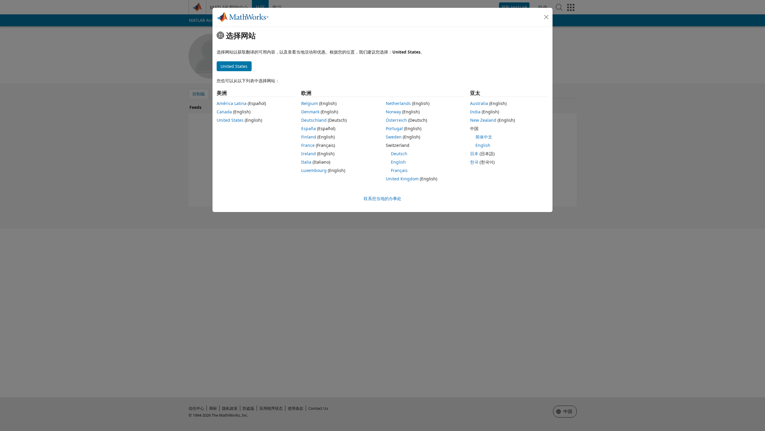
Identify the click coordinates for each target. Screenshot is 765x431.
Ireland (308, 153)
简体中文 (483, 137)
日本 (474, 153)
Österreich (396, 120)
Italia (306, 162)
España (308, 128)
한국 (474, 162)
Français (399, 170)
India (475, 112)
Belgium (309, 103)
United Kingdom (402, 179)
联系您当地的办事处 (382, 198)
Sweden (394, 137)
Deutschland (314, 120)
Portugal (394, 128)
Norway (393, 112)
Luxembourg (314, 170)
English (398, 162)
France (308, 145)
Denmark (310, 112)
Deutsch (399, 153)
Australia (479, 103)
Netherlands (398, 103)
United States (230, 120)
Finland (308, 137)
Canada (224, 112)
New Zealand (483, 120)
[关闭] (546, 17)
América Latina (232, 103)
